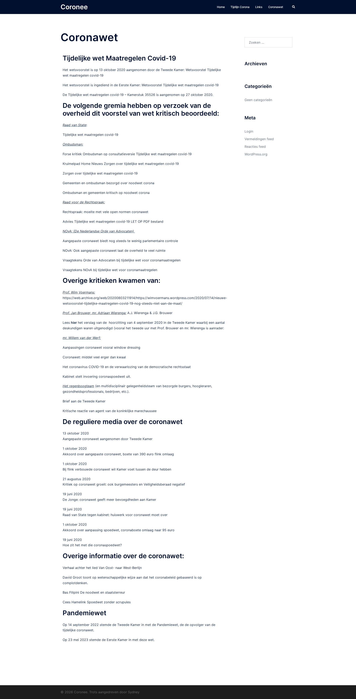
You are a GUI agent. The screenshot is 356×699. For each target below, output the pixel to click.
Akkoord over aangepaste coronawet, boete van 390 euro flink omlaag (118, 454)
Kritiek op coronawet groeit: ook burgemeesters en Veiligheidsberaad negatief (124, 484)
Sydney (133, 692)
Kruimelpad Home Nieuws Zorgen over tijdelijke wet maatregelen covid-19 (121, 164)
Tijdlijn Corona (240, 7)
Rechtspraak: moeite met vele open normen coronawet (105, 212)
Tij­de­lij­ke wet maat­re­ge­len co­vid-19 (90, 135)
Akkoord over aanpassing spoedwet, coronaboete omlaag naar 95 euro (118, 530)
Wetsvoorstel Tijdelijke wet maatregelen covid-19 (180, 85)
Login (249, 131)
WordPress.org (256, 154)
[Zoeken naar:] (269, 42)
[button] (293, 7)
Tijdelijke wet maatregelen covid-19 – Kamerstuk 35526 (111, 95)
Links (258, 7)
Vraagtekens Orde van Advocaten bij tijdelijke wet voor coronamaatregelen (121, 260)
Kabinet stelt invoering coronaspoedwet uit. (97, 376)
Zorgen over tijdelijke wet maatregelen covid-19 (100, 173)
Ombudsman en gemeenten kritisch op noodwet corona (106, 193)
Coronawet (275, 7)
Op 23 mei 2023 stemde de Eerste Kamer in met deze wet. (109, 640)
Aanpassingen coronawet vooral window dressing (101, 347)
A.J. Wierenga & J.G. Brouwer (149, 313)
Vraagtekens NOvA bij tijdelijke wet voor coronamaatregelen (110, 270)
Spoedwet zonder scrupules (108, 602)
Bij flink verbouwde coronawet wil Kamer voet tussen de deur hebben (117, 469)
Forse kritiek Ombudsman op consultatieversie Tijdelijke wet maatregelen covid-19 (127, 154)
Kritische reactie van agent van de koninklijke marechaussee (110, 411)
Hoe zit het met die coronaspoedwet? (92, 545)
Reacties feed (255, 146)
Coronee (74, 7)
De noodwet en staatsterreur (102, 592)
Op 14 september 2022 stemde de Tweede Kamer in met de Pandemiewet (120, 625)
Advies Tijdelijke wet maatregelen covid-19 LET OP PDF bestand (113, 221)
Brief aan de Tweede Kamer (84, 401)
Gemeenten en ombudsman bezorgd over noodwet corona (108, 183)
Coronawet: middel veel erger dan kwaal (94, 357)
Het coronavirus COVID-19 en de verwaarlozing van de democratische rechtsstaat (127, 367)
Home (221, 7)
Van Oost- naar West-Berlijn (120, 568)
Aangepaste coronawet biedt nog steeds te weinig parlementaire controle (120, 241)
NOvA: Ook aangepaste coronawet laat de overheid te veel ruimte (114, 250)
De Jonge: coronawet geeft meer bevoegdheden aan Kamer (109, 499)
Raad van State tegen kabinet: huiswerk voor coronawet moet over (115, 515)
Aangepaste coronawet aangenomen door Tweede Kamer (107, 439)
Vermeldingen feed (259, 139)
